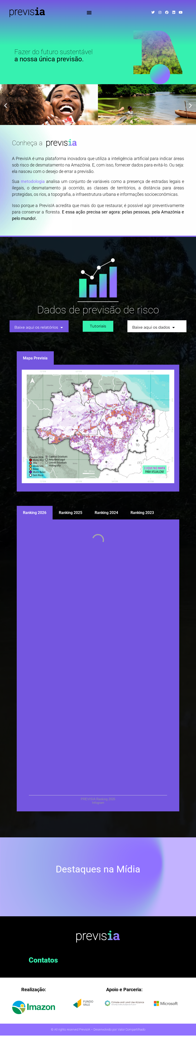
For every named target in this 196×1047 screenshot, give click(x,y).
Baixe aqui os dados (151, 327)
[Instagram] (160, 12)
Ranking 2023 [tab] (142, 512)
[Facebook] (166, 12)
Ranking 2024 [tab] (106, 512)
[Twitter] (153, 12)
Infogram (98, 802)
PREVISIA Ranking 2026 (98, 799)
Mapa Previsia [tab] (35, 358)
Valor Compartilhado (131, 1029)
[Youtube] (180, 12)
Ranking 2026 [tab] (34, 512)
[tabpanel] (98, 428)
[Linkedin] (173, 12)
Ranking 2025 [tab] (70, 512)
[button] (89, 12)
